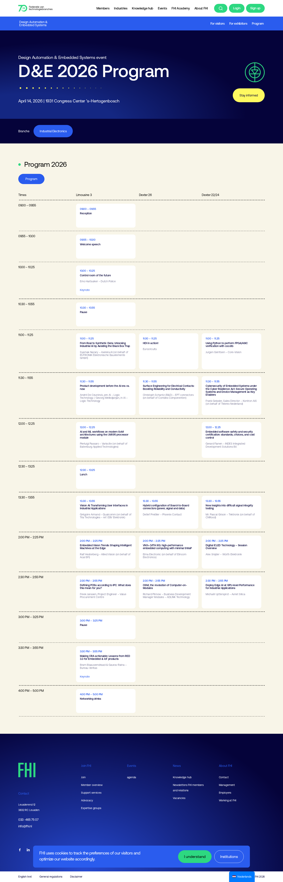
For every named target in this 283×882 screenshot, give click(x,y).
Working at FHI (227, 800)
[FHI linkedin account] (28, 850)
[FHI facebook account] (19, 850)
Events (162, 8)
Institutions (229, 856)
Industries (120, 8)
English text (25, 876)
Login (236, 8)
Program (258, 23)
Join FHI (86, 765)
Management (227, 785)
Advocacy (87, 800)
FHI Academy (181, 8)
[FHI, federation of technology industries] (35, 8)
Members (103, 8)
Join (83, 777)
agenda (131, 777)
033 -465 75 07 (28, 819)
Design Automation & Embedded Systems (33, 23)
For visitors (217, 23)
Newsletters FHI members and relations (188, 787)
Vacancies (179, 798)
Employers (225, 792)
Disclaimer (76, 876)
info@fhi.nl (25, 826)
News (177, 765)
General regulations (50, 876)
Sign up (255, 8)
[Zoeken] (220, 8)
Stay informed (248, 95)
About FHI (201, 8)
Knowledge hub (142, 8)
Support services (91, 792)
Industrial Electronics (53, 131)
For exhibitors (238, 23)
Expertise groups (91, 808)
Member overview (92, 785)
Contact (23, 793)
